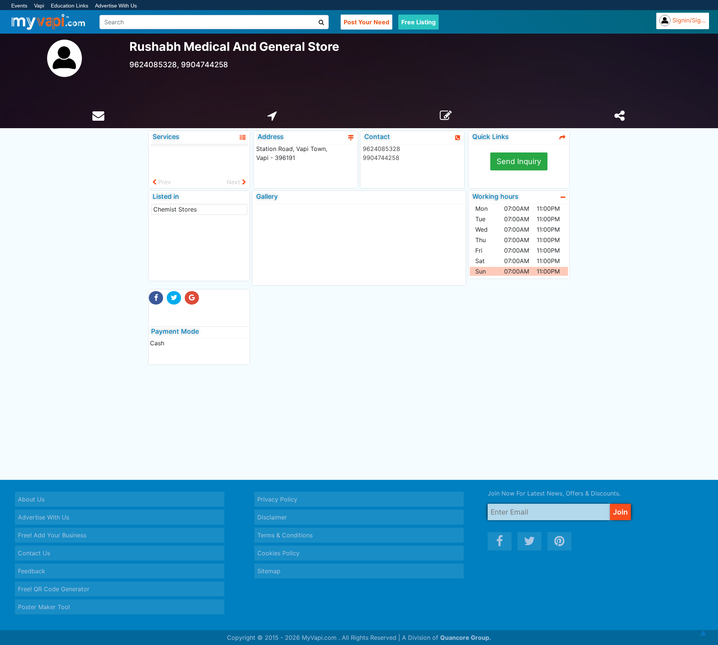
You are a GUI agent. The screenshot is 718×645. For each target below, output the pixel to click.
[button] (703, 633)
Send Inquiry (519, 161)
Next (234, 182)
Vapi (39, 6)
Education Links (69, 6)
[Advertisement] (359, 422)
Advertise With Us (116, 6)
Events (19, 6)
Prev (163, 182)
